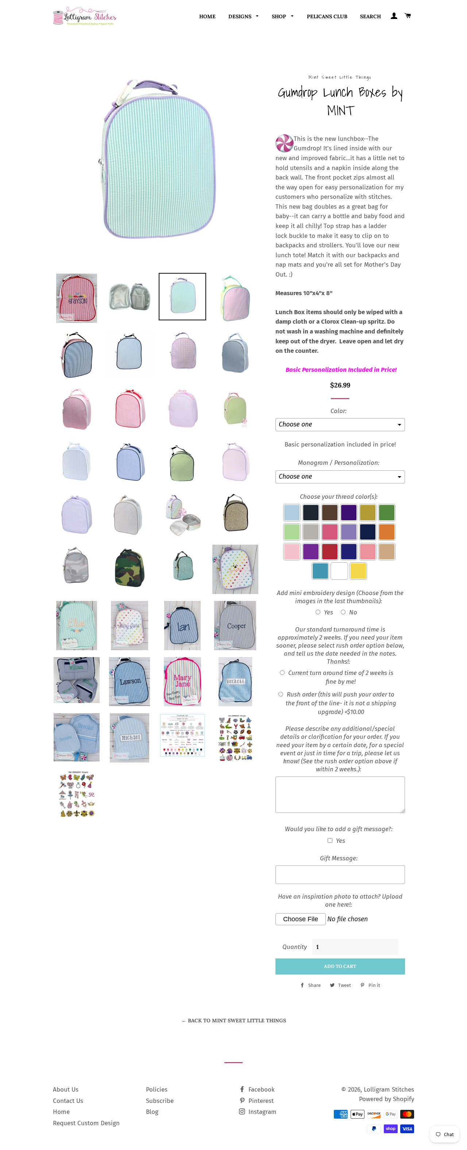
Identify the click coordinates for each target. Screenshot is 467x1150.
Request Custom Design (86, 1123)
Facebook (261, 1089)
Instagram (262, 1112)
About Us (65, 1089)
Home (207, 16)
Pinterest (260, 1101)
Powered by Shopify (386, 1099)
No (353, 612)
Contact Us (68, 1101)
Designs (240, 16)
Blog (152, 1112)
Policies (156, 1089)
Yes (328, 612)
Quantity (294, 947)
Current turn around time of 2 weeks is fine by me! (340, 677)
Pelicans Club (327, 16)
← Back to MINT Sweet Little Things (233, 1020)
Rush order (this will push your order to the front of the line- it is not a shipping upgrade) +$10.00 (341, 703)
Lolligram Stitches (389, 1089)
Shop (279, 16)
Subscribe (160, 1101)
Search (370, 16)
